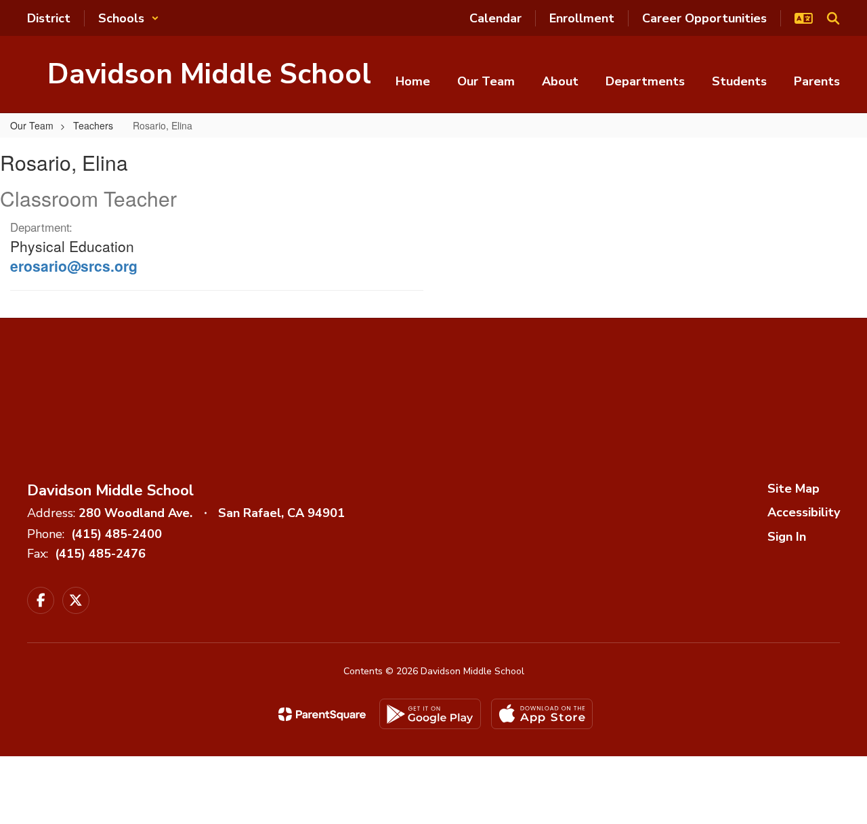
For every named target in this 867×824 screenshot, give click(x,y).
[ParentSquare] (322, 714)
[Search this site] (833, 18)
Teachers (93, 125)
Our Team (32, 125)
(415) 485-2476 (100, 553)
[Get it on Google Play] (430, 714)
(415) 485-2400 (116, 534)
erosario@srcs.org (74, 265)
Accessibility (803, 512)
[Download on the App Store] (542, 714)
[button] (128, 18)
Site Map (793, 488)
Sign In (786, 537)
